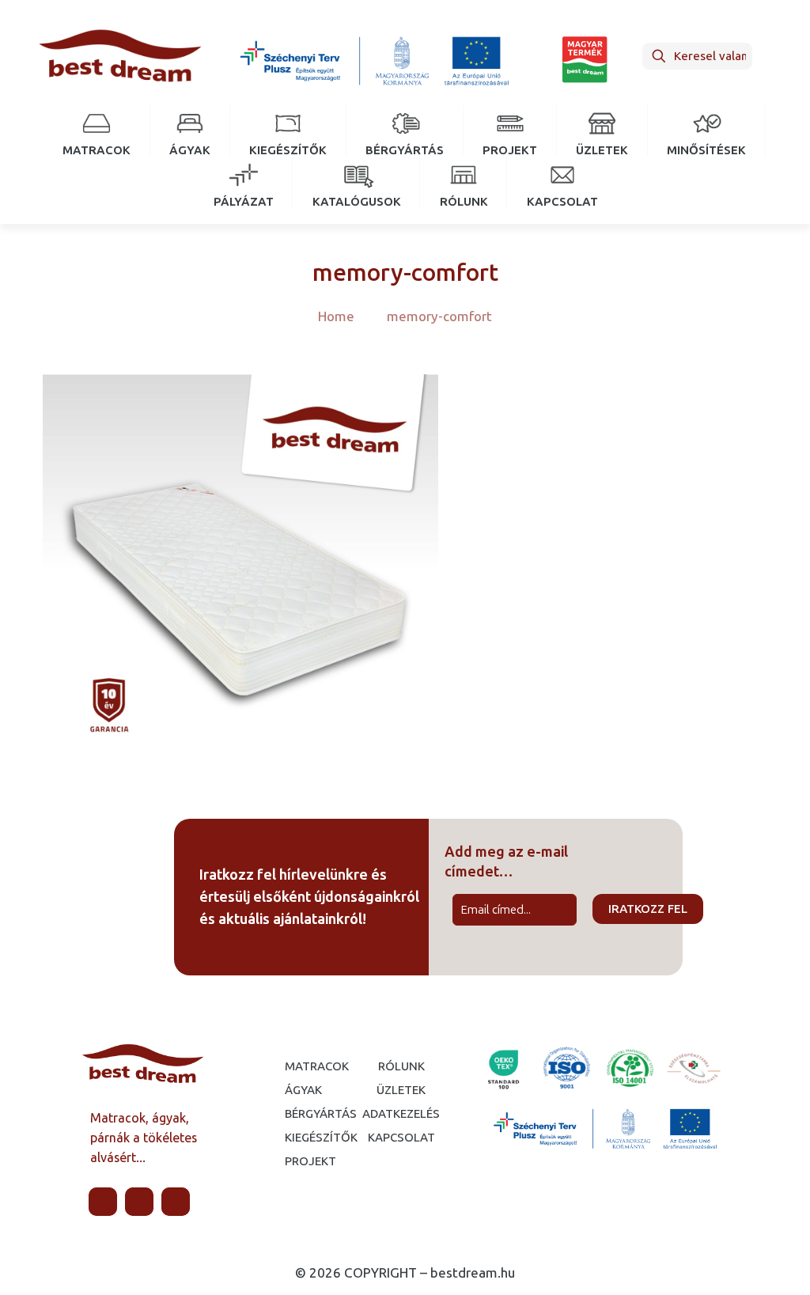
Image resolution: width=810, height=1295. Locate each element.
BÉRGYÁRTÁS (298, 1114)
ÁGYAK (298, 1090)
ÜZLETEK (401, 1090)
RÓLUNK (401, 1066)
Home (336, 316)
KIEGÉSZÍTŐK (298, 1137)
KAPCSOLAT (401, 1137)
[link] (373, 60)
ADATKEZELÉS (401, 1114)
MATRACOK (298, 1066)
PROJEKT (298, 1161)
